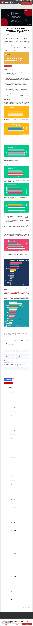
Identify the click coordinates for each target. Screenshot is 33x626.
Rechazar (17, 624)
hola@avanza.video (29, 0)
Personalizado (26, 3)
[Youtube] (31, 1)
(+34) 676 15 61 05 (22, 0)
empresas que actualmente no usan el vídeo (15, 220)
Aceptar (27, 624)
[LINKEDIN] (29, 1)
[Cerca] (32, 619)
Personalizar (6, 624)
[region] (16, 622)
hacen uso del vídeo (11, 50)
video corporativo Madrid (26, 607)
